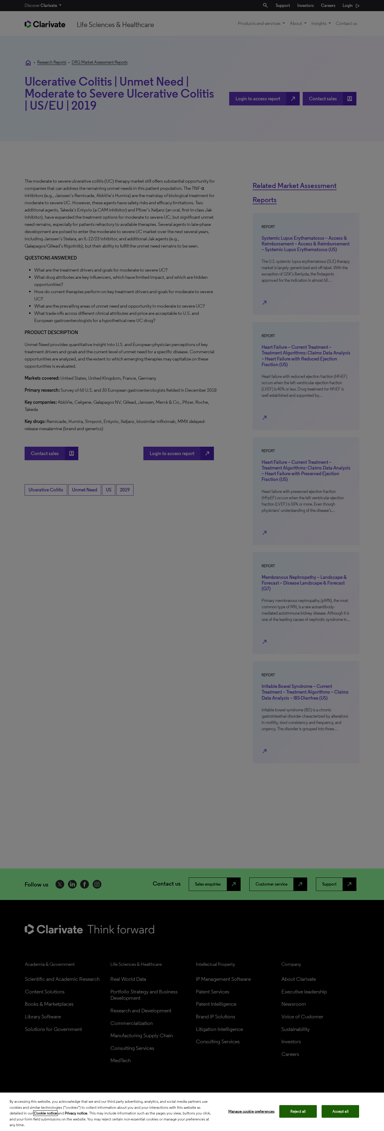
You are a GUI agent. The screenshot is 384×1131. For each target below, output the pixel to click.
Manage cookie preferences (251, 1111)
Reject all (298, 1111)
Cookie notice (45, 1113)
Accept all (340, 1111)
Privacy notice (76, 1113)
